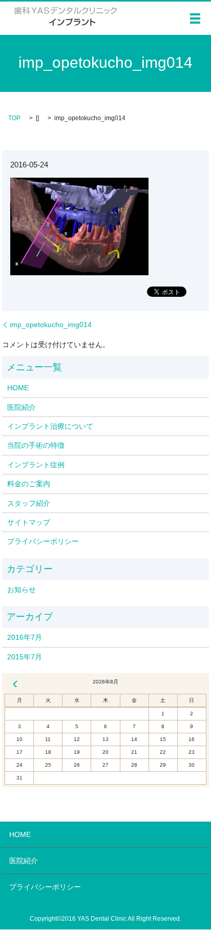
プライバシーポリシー (43, 541)
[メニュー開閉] (195, 18)
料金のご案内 (28, 484)
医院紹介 (21, 407)
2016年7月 (24, 637)
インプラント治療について (50, 426)
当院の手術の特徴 (36, 445)
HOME (18, 388)
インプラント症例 (36, 465)
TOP (14, 118)
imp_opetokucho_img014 (51, 324)
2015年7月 (24, 657)
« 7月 (15, 684)
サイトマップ (28, 522)
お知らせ (21, 589)
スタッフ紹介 (28, 503)
